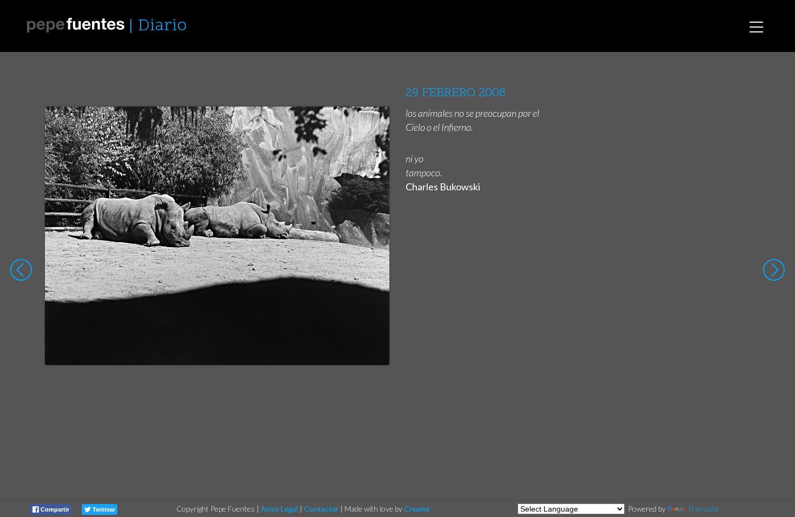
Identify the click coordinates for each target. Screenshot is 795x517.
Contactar (321, 508)
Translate (703, 508)
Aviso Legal (279, 508)
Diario (162, 26)
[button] (373, 125)
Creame (416, 508)
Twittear (103, 509)
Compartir (54, 509)
